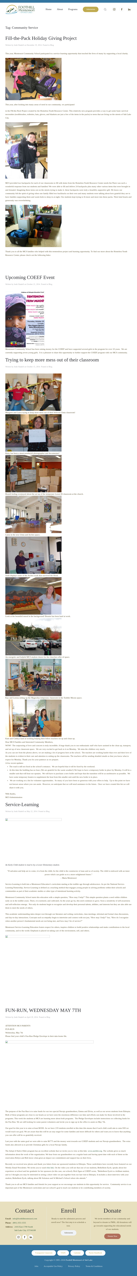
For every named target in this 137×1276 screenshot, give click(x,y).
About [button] (60, 9)
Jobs (36, 1266)
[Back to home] (20, 9)
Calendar (77, 1253)
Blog (52, 45)
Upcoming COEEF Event (30, 277)
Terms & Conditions (94, 1266)
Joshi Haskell (19, 45)
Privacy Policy (74, 1266)
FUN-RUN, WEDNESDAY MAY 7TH (43, 1010)
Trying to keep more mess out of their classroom (52, 360)
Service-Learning (22, 804)
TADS (63, 1253)
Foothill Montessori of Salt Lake (79, 1260)
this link (50, 1168)
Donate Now (112, 1236)
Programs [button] (72, 9)
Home (49, 9)
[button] (105, 9)
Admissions (90, 9)
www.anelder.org (95, 1151)
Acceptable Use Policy (53, 1266)
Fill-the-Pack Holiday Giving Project (41, 38)
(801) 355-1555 (19, 1223)
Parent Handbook (95, 1253)
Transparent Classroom (43, 1253)
